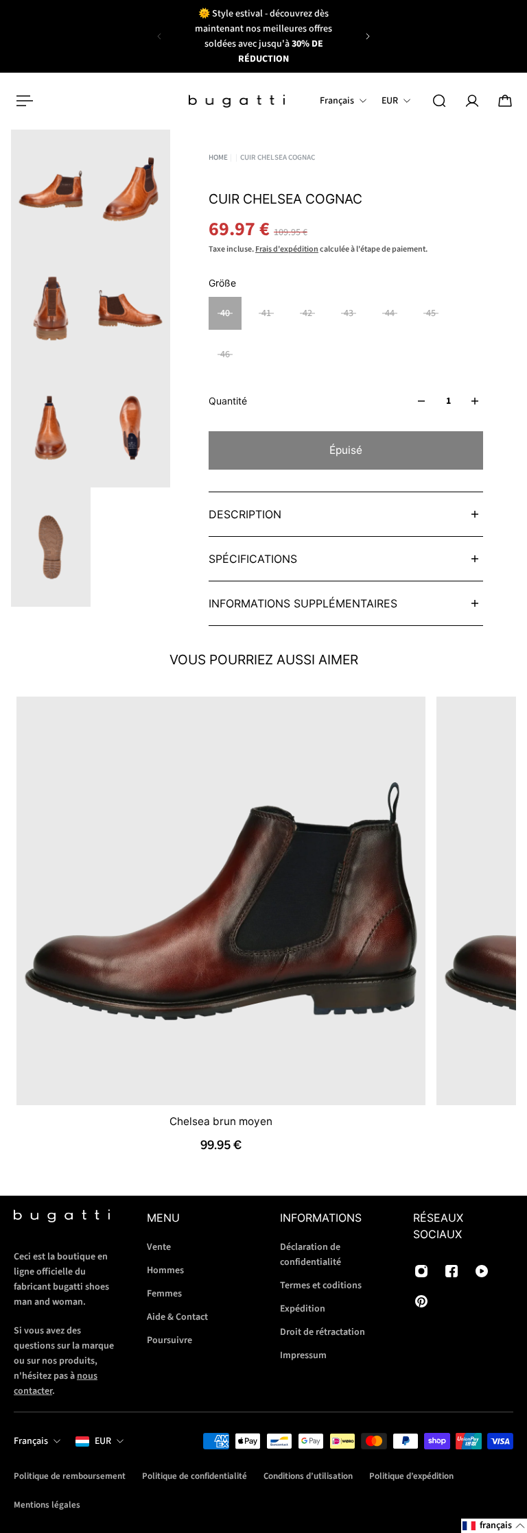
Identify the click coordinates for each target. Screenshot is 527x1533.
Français (31, 1441)
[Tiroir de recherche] (439, 101)
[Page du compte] (472, 101)
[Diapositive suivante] (368, 36)
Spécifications (253, 559)
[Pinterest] (421, 1301)
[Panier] (505, 101)
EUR (103, 1441)
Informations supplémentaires (303, 603)
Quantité (228, 401)
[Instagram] (421, 1271)
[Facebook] (451, 1271)
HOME (218, 157)
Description (245, 514)
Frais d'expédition (286, 249)
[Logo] (237, 101)
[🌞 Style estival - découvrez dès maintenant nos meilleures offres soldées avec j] (263, 36)
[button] (494, 1526)
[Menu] (22, 101)
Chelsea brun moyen (220, 1120)
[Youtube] (482, 1271)
